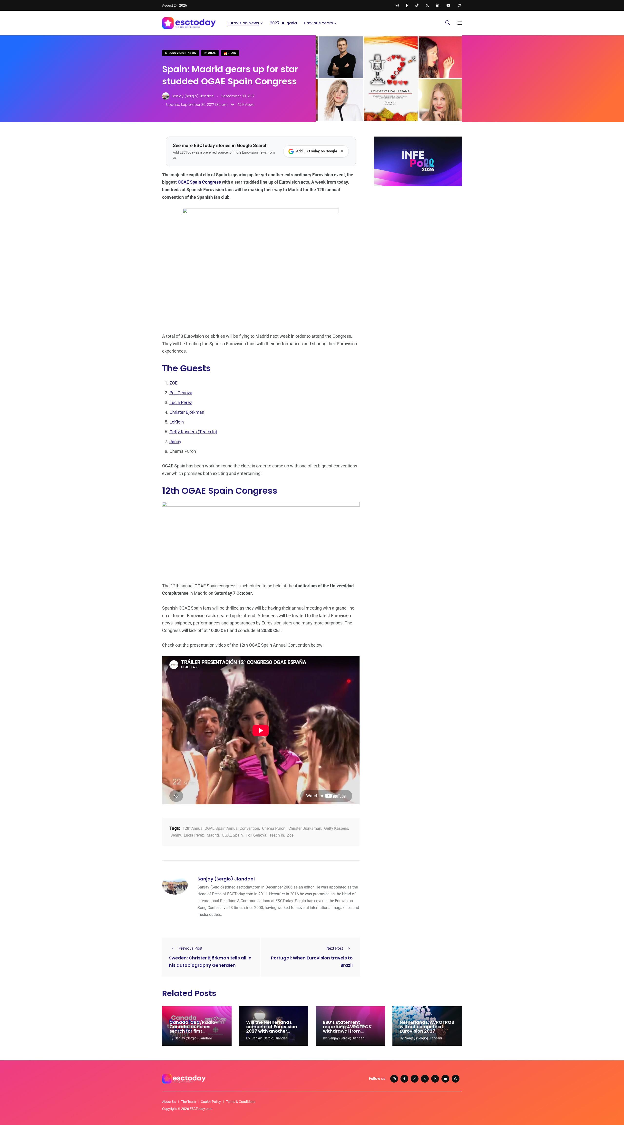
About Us (169, 1102)
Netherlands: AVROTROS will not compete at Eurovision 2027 (427, 1026)
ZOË (173, 382)
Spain (231, 53)
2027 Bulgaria (283, 23)
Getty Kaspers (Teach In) (193, 431)
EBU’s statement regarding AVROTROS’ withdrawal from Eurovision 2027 (347, 1028)
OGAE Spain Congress (199, 182)
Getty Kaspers (336, 828)
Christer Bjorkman (186, 412)
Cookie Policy (211, 1102)
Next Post (334, 948)
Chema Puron (273, 828)
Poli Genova (180, 392)
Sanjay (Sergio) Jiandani (226, 879)
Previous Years (318, 23)
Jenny (175, 441)
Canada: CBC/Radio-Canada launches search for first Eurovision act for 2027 (195, 1028)
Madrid (213, 835)
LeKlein (176, 421)
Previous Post (190, 948)
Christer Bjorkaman (304, 828)
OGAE (211, 53)
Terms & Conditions (240, 1102)
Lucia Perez (180, 402)
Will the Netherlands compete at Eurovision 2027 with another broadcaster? (271, 1028)
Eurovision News (243, 23)
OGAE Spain (232, 835)
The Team (188, 1102)
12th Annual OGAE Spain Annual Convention (221, 828)
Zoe (290, 835)
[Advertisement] (418, 227)
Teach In (276, 835)
